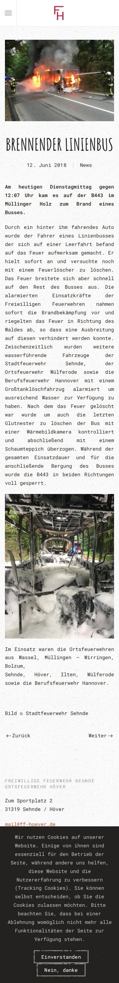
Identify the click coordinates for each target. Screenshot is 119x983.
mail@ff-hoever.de (30, 824)
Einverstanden (61, 956)
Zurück (21, 735)
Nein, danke (61, 970)
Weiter (98, 735)
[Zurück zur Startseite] (59, 13)
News (86, 165)
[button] (8, 13)
